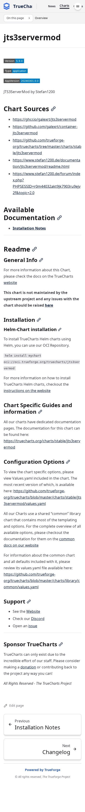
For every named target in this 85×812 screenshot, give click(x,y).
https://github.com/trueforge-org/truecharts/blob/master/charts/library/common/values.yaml (42, 580)
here (49, 305)
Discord (37, 618)
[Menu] (77, 6)
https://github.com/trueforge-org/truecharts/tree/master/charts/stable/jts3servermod (47, 146)
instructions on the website (27, 390)
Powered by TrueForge (42, 770)
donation (28, 667)
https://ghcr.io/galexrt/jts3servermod (44, 119)
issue (32, 625)
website (10, 282)
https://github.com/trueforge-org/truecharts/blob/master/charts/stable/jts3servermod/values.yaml (42, 497)
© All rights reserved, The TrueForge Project (42, 777)
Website (33, 611)
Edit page (16, 705)
